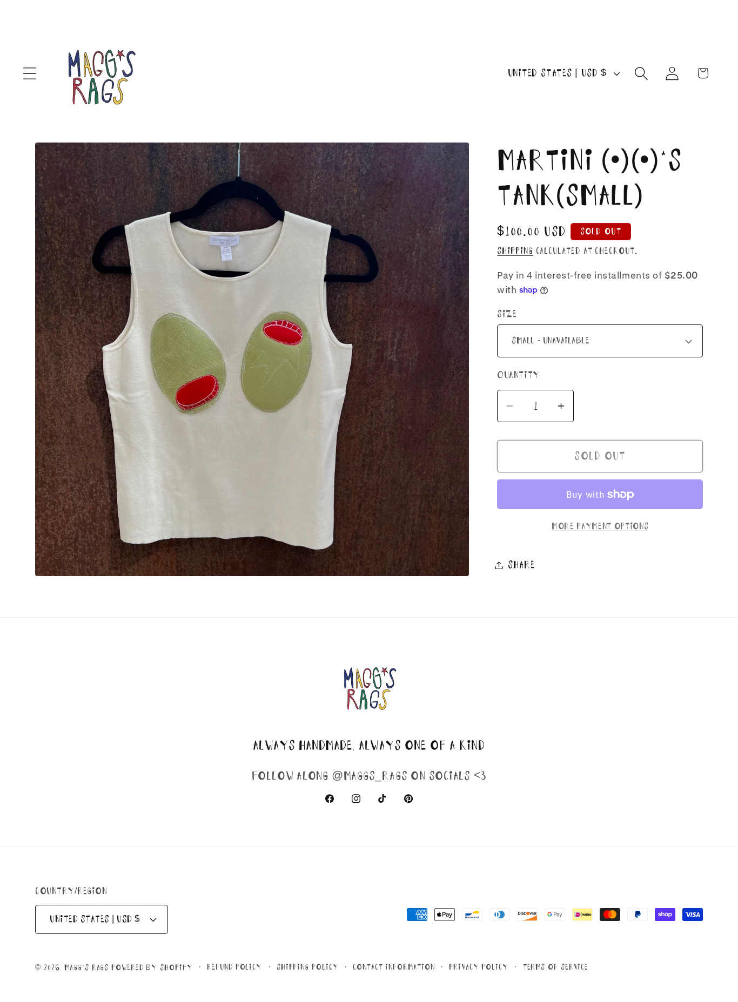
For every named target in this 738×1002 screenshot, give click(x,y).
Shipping (515, 250)
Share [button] (521, 564)
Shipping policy (308, 967)
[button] (29, 73)
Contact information (393, 967)
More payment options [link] (600, 526)
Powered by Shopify (151, 967)
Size (506, 314)
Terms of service (556, 967)
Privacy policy (478, 967)
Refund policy (234, 967)
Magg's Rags (87, 967)
